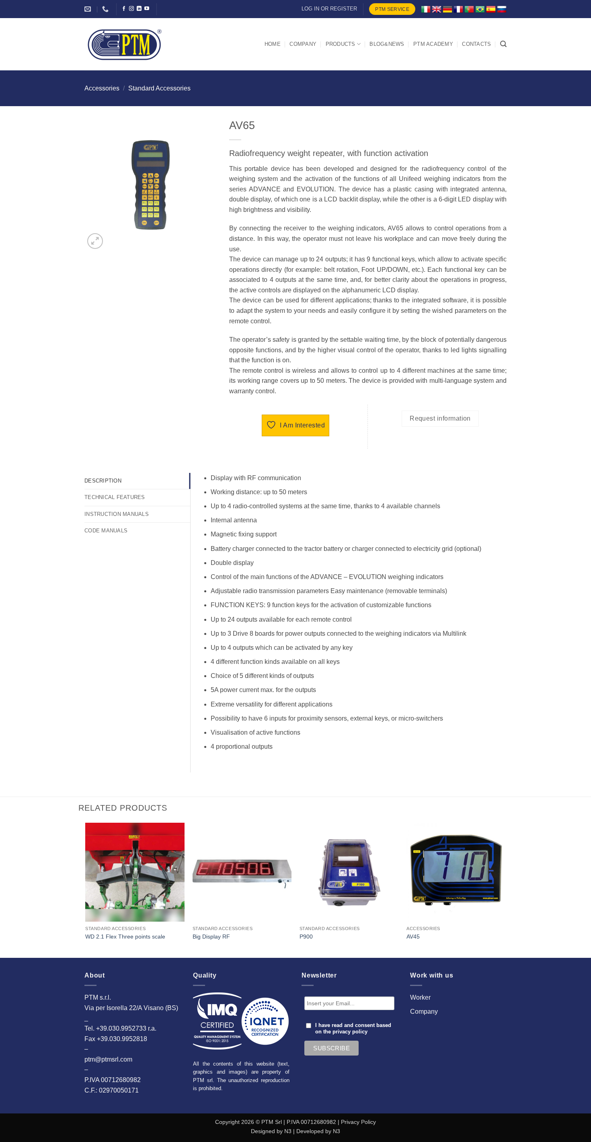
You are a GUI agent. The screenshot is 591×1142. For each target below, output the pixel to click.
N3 (287, 1131)
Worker (420, 997)
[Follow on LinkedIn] (139, 9)
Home (273, 44)
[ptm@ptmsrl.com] (88, 9)
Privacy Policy (358, 1122)
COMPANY (302, 44)
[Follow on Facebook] (123, 9)
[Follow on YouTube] (146, 9)
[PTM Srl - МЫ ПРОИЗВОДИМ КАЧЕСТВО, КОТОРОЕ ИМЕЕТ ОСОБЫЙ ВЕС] (124, 44)
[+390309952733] (106, 9)
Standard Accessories (159, 88)
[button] (503, 44)
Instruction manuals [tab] (116, 514)
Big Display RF (211, 936)
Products (340, 44)
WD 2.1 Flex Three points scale (125, 936)
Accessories (101, 88)
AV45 (413, 936)
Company (424, 1011)
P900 (306, 936)
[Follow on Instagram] (131, 9)
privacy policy (349, 1032)
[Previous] (86, 889)
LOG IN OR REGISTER (329, 9)
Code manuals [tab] (105, 531)
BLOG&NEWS (386, 44)
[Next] (505, 889)
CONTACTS (476, 44)
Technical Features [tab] (114, 497)
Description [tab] (102, 481)
